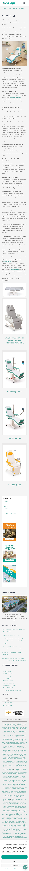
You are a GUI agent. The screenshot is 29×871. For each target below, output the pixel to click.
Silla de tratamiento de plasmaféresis (14, 764)
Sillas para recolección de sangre (14, 776)
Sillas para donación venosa (15, 780)
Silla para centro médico (8, 794)
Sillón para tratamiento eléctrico (18, 740)
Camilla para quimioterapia (21, 785)
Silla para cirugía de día (7, 807)
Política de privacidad (18, 868)
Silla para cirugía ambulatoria (10, 802)
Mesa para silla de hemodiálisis (8, 814)
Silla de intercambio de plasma (9, 762)
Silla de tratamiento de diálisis (11, 751)
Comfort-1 (6, 501)
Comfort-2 (6, 504)
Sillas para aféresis (22, 783)
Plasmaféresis (7, 678)
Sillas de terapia (16, 750)
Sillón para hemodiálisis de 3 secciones (10, 739)
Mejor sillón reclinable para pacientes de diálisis (14, 834)
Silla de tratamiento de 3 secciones (15, 736)
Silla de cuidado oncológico (17, 760)
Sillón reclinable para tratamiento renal (14, 798)
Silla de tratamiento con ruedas (20, 732)
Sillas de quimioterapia (8, 683)
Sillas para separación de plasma (9, 784)
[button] (27, 841)
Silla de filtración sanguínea (17, 768)
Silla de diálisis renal (22, 751)
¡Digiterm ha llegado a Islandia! (11, 635)
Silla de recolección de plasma (20, 769)
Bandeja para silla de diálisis (19, 813)
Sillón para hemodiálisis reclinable (9, 754)
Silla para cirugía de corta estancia (19, 807)
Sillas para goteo (10, 772)
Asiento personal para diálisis (14, 822)
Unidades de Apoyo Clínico (10, 513)
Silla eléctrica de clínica (9, 839)
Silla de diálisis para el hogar (17, 833)
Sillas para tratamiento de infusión (10, 773)
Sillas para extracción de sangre (15, 777)
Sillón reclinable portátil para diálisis (13, 826)
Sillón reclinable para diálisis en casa (12, 828)
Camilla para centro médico (13, 795)
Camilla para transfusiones (14, 790)
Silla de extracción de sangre (21, 742)
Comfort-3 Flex (14, 438)
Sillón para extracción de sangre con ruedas (13, 743)
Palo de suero (5, 723)
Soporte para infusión (16, 821)
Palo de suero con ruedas (12, 731)
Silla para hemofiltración (17, 809)
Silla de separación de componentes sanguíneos (12, 766)
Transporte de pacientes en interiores (12, 690)
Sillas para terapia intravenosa (10, 770)
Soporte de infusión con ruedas (8, 742)
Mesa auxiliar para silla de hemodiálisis (14, 817)
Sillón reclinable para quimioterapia (15, 758)
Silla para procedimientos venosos (19, 800)
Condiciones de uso (9, 868)
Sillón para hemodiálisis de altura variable (17, 738)
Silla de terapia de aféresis (20, 765)
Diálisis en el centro (8, 673)
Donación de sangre (8, 676)
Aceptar (14, 857)
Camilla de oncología (7, 787)
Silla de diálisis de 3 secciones (13, 745)
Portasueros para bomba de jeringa (19, 727)
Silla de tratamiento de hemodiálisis (9, 753)
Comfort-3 (6, 506)
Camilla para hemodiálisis (13, 796)
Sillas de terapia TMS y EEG (9, 685)
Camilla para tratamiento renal (17, 799)
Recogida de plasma (8, 680)
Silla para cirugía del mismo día (14, 805)
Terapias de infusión (8, 687)
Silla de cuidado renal (21, 753)
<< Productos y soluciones (9, 519)
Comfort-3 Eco (14, 485)
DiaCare (5, 511)
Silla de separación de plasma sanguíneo (13, 764)
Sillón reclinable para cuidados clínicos (19, 837)
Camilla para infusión (16, 787)
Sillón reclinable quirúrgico (20, 806)
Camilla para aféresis (15, 788)
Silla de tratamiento (10, 725)
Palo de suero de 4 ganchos (20, 725)
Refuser (14, 861)
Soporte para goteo (16, 820)
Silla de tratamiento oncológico (15, 757)
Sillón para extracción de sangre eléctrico (14, 723)
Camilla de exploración (16, 749)
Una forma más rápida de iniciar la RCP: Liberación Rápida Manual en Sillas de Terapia (13, 641)
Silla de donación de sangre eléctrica (16, 723)
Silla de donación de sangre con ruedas (10, 734)
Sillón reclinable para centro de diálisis (18, 791)
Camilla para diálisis (11, 785)
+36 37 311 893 (8, 705)
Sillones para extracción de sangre (13, 735)
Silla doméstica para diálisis (16, 825)
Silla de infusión (6, 755)
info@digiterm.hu (9, 708)
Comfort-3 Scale (14, 392)
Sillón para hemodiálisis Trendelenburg (14, 747)
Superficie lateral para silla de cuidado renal (14, 817)
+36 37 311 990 (8, 702)
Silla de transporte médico (14, 832)
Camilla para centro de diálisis (20, 792)
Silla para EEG (17, 839)
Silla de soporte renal (21, 754)
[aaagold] (14, 711)
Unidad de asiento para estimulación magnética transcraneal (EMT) (14, 811)
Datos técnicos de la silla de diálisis (16, 836)
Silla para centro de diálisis (7, 792)
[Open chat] (25, 867)
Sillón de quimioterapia (14, 755)
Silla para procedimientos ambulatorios (14, 805)
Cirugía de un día (7, 669)
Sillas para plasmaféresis (12, 783)
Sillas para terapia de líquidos (14, 775)
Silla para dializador (7, 809)
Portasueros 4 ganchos (7, 727)
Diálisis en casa (7, 671)
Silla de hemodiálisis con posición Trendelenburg (13, 728)
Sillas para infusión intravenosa (20, 772)
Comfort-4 (6, 508)
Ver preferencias (15, 865)
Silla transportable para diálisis (12, 829)
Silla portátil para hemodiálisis (12, 830)
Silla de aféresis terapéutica (21, 762)
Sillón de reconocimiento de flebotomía (14, 779)
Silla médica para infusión (16, 810)
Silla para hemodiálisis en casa (14, 824)
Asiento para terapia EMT (8, 813)
